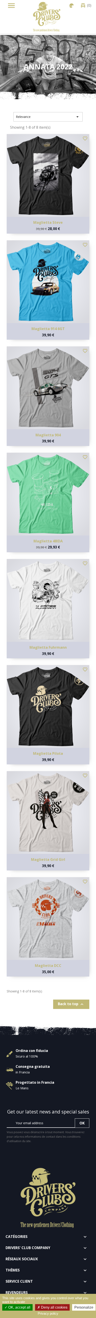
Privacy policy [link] (48, 1313)
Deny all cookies (53, 1307)
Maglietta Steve (48, 222)
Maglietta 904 (48, 435)
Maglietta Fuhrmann (48, 647)
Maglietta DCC (48, 965)
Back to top (71, 1004)
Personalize (83, 1307)
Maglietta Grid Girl (48, 859)
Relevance (48, 116)
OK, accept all (18, 1307)
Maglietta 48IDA (48, 541)
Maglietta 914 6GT (48, 328)
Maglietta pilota (48, 753)
